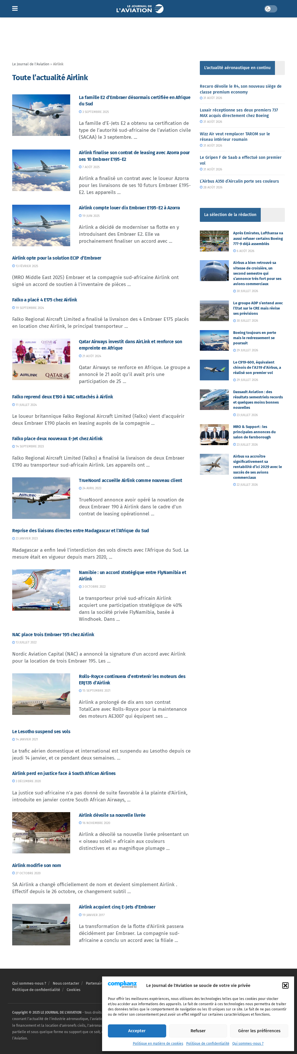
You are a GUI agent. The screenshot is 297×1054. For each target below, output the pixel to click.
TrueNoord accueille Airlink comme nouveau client (130, 480)
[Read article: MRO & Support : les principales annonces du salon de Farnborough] (214, 434)
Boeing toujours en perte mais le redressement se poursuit (254, 337)
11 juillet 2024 (26, 405)
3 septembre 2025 (95, 112)
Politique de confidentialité (207, 1044)
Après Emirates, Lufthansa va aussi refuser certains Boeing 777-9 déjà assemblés (258, 238)
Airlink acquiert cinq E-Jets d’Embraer (117, 907)
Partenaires (96, 983)
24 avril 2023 (91, 488)
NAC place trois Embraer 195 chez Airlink (53, 634)
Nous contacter (66, 983)
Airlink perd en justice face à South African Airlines (64, 773)
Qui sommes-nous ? (248, 1044)
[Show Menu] (15, 8)
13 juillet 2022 (26, 642)
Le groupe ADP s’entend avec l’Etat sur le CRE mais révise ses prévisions (258, 308)
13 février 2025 (26, 266)
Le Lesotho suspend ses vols (41, 731)
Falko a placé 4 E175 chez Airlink (44, 300)
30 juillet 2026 (247, 291)
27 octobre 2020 (28, 873)
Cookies (73, 990)
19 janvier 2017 (93, 915)
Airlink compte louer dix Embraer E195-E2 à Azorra (129, 208)
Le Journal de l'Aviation (30, 64)
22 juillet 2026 (247, 485)
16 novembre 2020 (96, 823)
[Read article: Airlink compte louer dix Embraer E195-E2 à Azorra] (41, 225)
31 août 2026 (212, 98)
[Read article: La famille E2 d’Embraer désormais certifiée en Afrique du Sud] (41, 115)
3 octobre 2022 (94, 587)
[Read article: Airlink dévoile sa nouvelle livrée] (41, 833)
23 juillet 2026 (247, 415)
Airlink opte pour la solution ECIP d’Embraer (56, 258)
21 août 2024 (91, 356)
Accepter (137, 1030)
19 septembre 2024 (29, 308)
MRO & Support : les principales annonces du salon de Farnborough (254, 432)
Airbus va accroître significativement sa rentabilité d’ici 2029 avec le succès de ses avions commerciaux (257, 467)
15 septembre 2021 (96, 691)
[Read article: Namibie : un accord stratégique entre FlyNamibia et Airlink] (41, 590)
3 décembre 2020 (28, 781)
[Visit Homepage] (141, 9)
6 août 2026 (245, 251)
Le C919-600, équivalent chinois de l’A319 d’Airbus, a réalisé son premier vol (257, 367)
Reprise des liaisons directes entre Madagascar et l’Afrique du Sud (80, 530)
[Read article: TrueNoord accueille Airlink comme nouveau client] (41, 498)
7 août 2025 (91, 167)
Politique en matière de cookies (158, 1044)
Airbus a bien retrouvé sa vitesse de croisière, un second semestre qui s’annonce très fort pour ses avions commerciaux (257, 273)
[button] (285, 985)
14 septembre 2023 (29, 446)
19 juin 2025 (91, 216)
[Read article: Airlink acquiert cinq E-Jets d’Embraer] (41, 924)
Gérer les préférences (259, 1030)
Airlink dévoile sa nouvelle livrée (112, 815)
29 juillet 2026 (247, 350)
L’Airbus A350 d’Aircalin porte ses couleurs (239, 181)
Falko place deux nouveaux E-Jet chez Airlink (57, 438)
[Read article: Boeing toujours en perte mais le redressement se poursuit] (214, 340)
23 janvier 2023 (26, 538)
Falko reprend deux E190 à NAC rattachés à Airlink (62, 397)
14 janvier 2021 (26, 739)
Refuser (198, 1030)
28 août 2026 (212, 187)
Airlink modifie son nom (36, 865)
